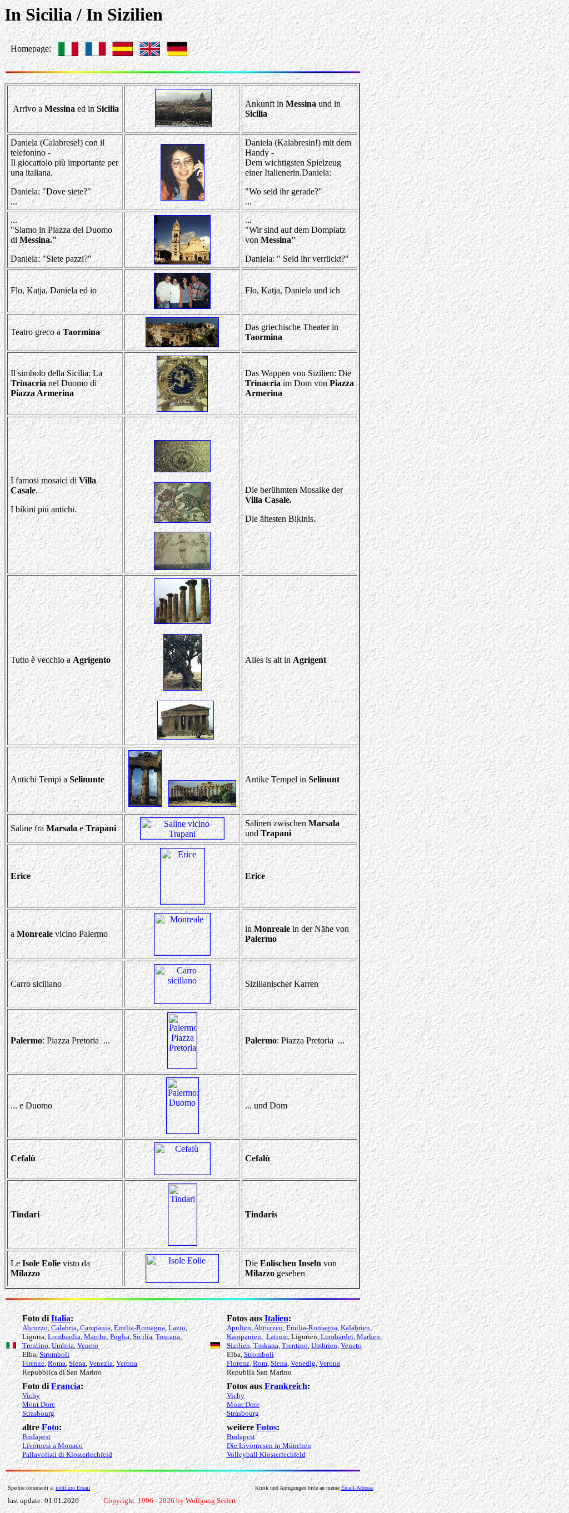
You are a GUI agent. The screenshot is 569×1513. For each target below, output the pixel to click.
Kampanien (244, 1336)
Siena (77, 1363)
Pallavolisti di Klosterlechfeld (67, 1454)
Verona (126, 1363)
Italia (61, 1318)
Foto (50, 1427)
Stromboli (54, 1354)
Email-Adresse (357, 1488)
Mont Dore (38, 1404)
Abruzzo (35, 1328)
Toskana (265, 1345)
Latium (277, 1336)
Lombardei (337, 1336)
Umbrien (324, 1345)
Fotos (266, 1427)
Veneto (87, 1345)
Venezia (101, 1363)
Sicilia (142, 1336)
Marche (95, 1336)
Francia (66, 1386)
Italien (276, 1318)
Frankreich (285, 1386)
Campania (95, 1328)
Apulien (239, 1328)
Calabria (64, 1328)
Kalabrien (355, 1328)
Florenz (238, 1363)
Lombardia (64, 1336)
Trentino (35, 1345)
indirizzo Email (73, 1488)
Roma (57, 1363)
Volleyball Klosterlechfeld (266, 1454)
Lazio (177, 1328)
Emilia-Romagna (139, 1328)
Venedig (303, 1363)
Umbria (63, 1345)
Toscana (168, 1336)
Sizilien (238, 1345)
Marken (368, 1336)
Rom (260, 1363)
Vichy (31, 1395)
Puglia (119, 1336)
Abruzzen (268, 1328)
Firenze (33, 1363)
